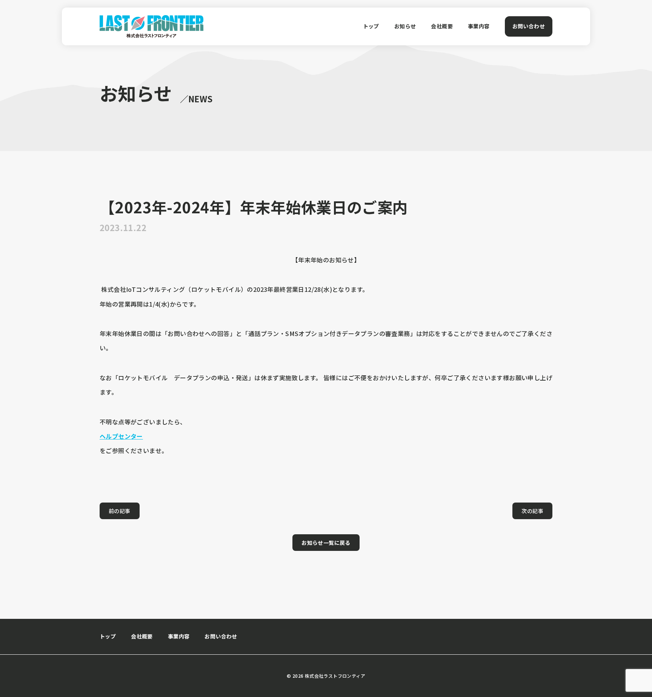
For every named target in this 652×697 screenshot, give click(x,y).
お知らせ (405, 26)
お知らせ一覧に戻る (326, 542)
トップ (371, 26)
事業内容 (479, 26)
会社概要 (442, 26)
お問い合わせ (528, 26)
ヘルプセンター (121, 436)
